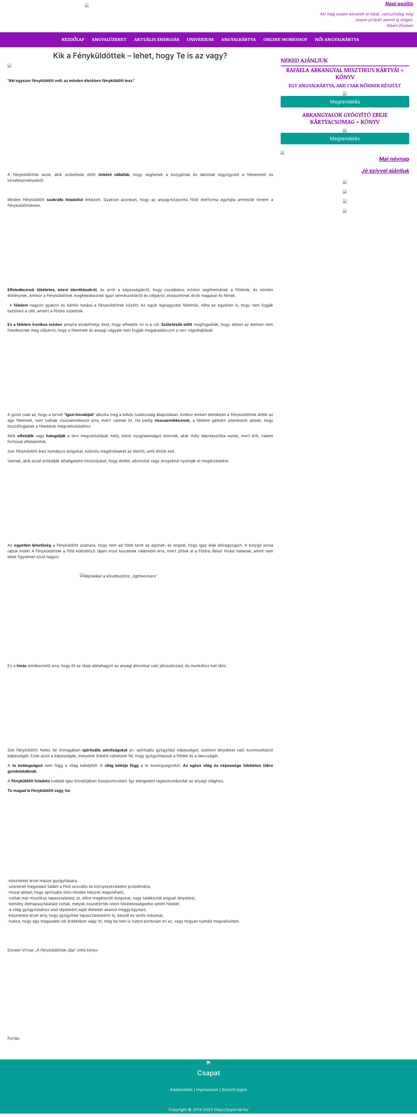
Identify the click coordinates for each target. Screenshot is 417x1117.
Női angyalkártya (337, 39)
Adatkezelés (181, 1089)
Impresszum (207, 1089)
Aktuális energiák (157, 39)
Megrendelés (345, 102)
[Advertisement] (48, 127)
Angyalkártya (238, 39)
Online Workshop (285, 39)
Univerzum (200, 39)
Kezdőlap (74, 39)
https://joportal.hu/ (231, 1109)
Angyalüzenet (109, 39)
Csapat (208, 1073)
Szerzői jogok (234, 1089)
